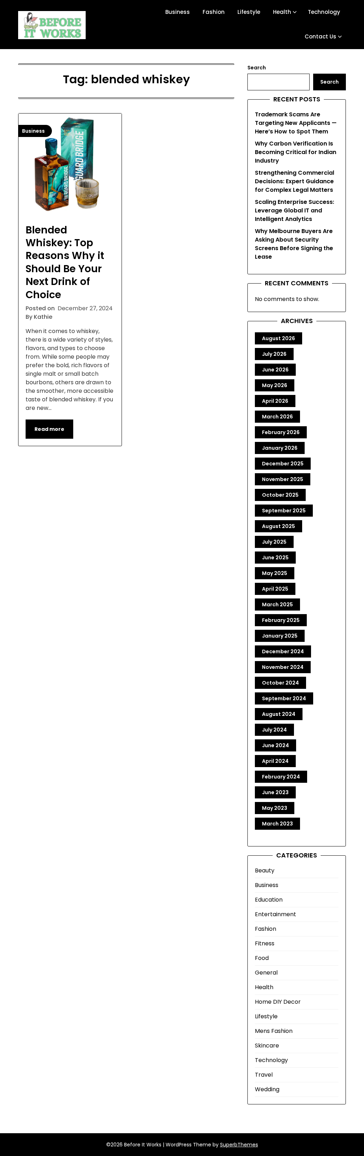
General (266, 972)
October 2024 (280, 682)
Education (269, 900)
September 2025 (284, 510)
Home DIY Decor (278, 1002)
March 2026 (277, 416)
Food (262, 958)
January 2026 (280, 448)
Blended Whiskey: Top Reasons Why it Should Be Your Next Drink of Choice (65, 262)
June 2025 (275, 557)
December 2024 (283, 651)
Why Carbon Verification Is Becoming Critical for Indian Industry (295, 152)
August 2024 (278, 714)
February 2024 (281, 776)
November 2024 (283, 667)
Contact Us (320, 36)
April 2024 (275, 761)
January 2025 (280, 635)
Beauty (264, 870)
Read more (49, 429)
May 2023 (274, 808)
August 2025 (278, 526)
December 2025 (283, 463)
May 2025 (274, 573)
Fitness (264, 943)
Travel (264, 1075)
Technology (324, 12)
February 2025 (281, 620)
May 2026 (274, 385)
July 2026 (274, 354)
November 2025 (282, 479)
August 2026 (278, 338)
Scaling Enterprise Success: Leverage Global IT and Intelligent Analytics (294, 210)
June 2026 (275, 369)
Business (177, 12)
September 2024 (284, 698)
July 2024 (274, 729)
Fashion (214, 12)
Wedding (267, 1089)
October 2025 (280, 494)
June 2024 (275, 745)
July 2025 (274, 541)
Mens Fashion (274, 1031)
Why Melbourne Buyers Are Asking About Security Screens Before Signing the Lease (294, 244)
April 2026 (275, 401)
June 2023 (275, 792)
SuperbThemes (239, 1144)
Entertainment (275, 914)
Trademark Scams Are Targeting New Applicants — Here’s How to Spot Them (296, 123)
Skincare (267, 1045)
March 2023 (277, 823)
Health (282, 12)
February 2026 (281, 432)
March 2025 (277, 604)
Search (256, 67)
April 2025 (275, 588)
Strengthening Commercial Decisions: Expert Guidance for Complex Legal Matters (294, 181)
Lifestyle (248, 12)
